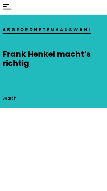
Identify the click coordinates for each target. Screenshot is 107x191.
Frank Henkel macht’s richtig (47, 58)
